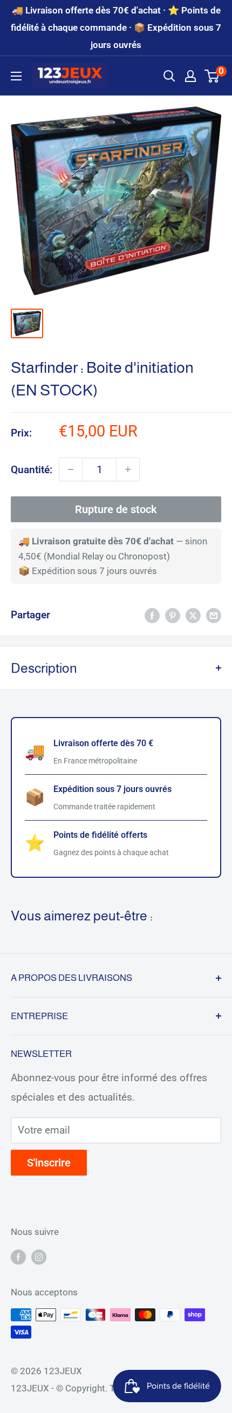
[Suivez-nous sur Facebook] (18, 1257)
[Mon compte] (190, 76)
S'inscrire (49, 1162)
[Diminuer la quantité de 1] (70, 469)
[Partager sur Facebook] (152, 615)
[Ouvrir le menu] (16, 76)
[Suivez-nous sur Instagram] (38, 1257)
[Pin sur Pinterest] (172, 615)
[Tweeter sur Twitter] (193, 615)
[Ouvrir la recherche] (169, 76)
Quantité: (31, 469)
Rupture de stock (116, 509)
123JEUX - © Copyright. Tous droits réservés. (103, 1388)
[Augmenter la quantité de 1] (128, 469)
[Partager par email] (213, 615)
